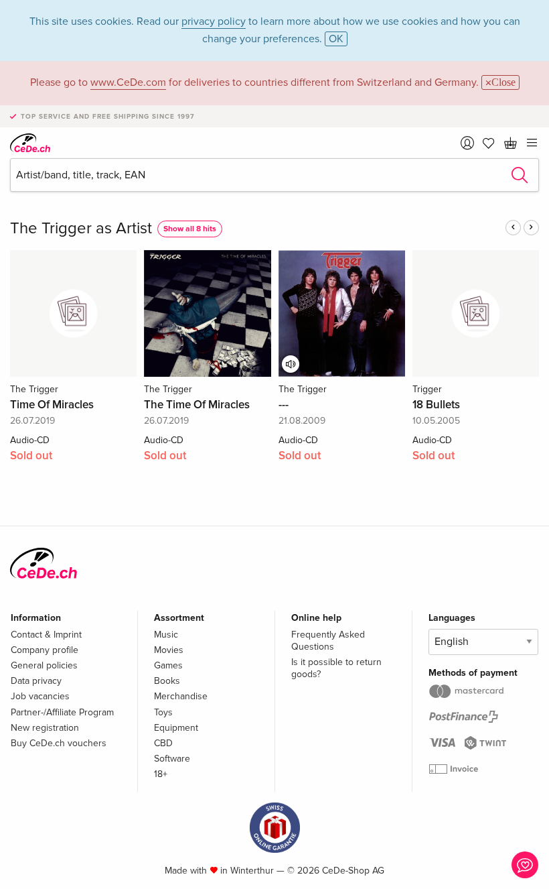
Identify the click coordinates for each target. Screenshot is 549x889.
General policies (44, 665)
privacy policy (213, 21)
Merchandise (181, 696)
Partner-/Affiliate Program (62, 712)
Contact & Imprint (46, 634)
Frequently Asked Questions (328, 640)
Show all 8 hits (189, 229)
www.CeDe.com (128, 82)
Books (167, 681)
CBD (163, 743)
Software (172, 758)
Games (168, 665)
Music (166, 634)
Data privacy (36, 681)
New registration (45, 727)
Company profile (44, 650)
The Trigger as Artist (81, 228)
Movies (168, 650)
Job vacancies (40, 696)
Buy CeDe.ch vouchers (58, 743)
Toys (163, 712)
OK (336, 39)
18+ (160, 774)
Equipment (176, 727)
